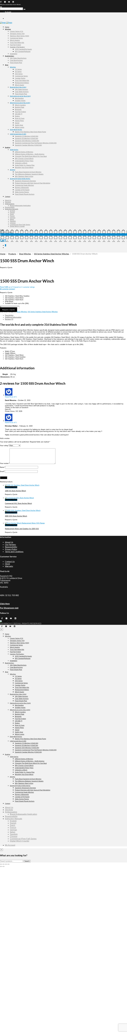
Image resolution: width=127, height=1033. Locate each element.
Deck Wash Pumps (16, 129)
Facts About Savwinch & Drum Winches (28, 172)
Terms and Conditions (14, 551)
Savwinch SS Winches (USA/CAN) (26, 138)
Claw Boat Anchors (16, 60)
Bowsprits (18, 109)
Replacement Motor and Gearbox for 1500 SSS (22, 529)
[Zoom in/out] (1, 864)
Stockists (8, 202)
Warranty (9, 566)
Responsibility (10, 207)
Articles (12, 170)
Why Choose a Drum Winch (24, 158)
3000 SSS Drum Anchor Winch (16, 516)
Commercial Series (16, 38)
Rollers (17, 116)
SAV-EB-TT (18, 114)
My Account (8, 11)
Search (27, 861)
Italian (12, 219)
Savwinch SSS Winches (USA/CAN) (27, 141)
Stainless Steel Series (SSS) (19, 36)
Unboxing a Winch (21, 163)
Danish (12, 212)
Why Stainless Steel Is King (24, 176)
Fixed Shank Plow (16, 63)
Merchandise (19, 98)
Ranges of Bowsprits (22, 187)
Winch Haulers (15, 40)
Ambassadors (9, 204)
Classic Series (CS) (16, 31)
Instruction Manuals (11, 209)
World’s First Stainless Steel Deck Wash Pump (30, 132)
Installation (13, 54)
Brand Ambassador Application (20, 205)
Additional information (13, 317)
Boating (7, 147)
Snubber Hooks (20, 100)
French (12, 216)
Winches (8, 29)
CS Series (18, 69)
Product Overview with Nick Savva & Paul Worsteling (32, 183)
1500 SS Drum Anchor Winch (15, 491)
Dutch (12, 214)
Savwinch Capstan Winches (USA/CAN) (28, 145)
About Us (8, 200)
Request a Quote (8, 310)
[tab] (66, 315)
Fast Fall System (15, 45)
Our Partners (10, 544)
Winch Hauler (19, 85)
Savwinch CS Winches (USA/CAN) (26, 136)
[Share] (6, 864)
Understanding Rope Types (24, 161)
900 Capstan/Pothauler (23, 51)
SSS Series (19, 74)
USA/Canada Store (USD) (18, 134)
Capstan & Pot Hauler (22, 190)
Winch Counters (20, 105)
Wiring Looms (19, 127)
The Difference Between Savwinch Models (29, 174)
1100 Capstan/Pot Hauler (23, 49)
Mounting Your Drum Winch (24, 167)
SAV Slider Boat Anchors (18, 58)
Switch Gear (19, 125)
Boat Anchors (9, 56)
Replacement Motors (22, 83)
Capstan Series (20, 78)
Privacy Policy (11, 549)
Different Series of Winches (24, 152)
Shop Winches (25, 254)
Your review (5, 463)
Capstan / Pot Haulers (17, 47)
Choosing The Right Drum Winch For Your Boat (31, 156)
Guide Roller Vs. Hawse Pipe (24, 165)
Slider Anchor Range (22, 192)
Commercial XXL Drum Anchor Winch (18, 503)
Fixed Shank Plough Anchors (24, 194)
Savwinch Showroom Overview (25, 181)
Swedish (13, 221)
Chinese (13, 223)
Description (9, 315)
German (12, 218)
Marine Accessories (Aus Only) (20, 96)
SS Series (18, 71)
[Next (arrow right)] (3, 866)
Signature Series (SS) (17, 34)
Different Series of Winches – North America (29, 154)
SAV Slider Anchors (21, 89)
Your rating (4, 445)
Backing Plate (19, 107)
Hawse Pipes (19, 121)
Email (2, 471)
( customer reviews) (7, 289)
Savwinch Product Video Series (20, 179)
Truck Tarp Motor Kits (17, 42)
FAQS (7, 564)
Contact (7, 196)
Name (2, 467)
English (12, 211)
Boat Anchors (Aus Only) (18, 87)
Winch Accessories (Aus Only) (20, 103)
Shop (6, 65)
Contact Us (10, 561)
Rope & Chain (19, 118)
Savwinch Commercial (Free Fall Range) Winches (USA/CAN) (36, 143)
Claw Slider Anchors (22, 92)
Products (12, 254)
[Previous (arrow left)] (1, 866)
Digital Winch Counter (17, 226)
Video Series (14, 150)
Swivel (17, 123)
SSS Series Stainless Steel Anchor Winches (51, 254)
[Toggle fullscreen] (3, 864)
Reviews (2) (9, 319)
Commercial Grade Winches (24, 185)
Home (7, 27)
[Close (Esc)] (8, 864)
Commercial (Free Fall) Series (20, 225)
